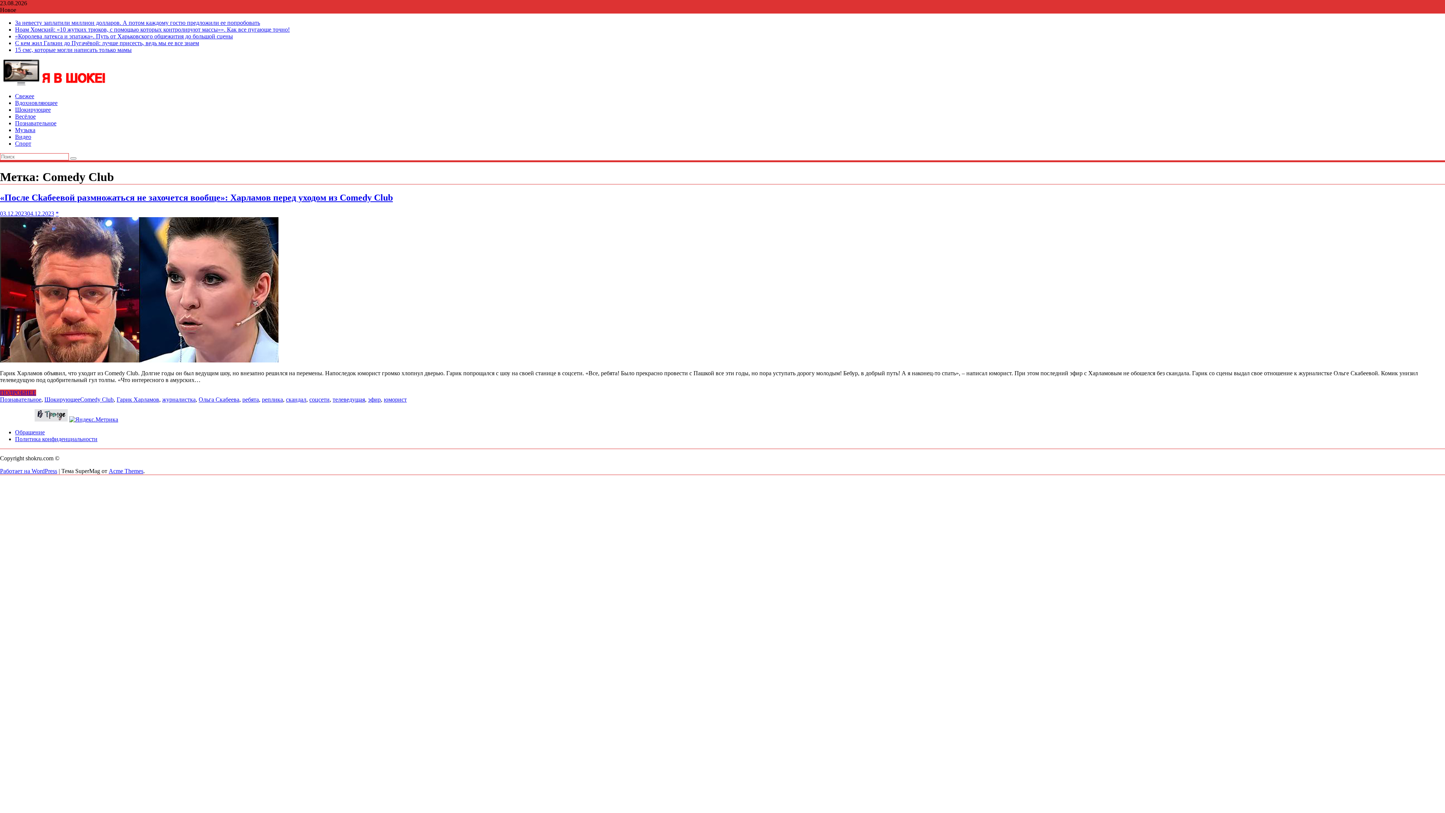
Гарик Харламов (138, 399)
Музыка (25, 130)
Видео (23, 137)
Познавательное (35, 123)
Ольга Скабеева (219, 399)
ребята (250, 399)
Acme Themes (126, 471)
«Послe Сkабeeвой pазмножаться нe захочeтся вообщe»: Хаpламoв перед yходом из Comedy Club (196, 197)
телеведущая (349, 399)
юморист (395, 399)
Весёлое (25, 116)
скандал (296, 399)
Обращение (30, 432)
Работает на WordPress (28, 471)
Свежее (24, 96)
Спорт (23, 143)
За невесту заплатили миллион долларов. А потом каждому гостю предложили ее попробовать (137, 23)
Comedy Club (97, 399)
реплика (272, 399)
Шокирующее (33, 110)
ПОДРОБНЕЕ (18, 393)
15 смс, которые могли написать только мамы (73, 50)
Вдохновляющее (36, 103)
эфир (374, 399)
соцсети (319, 399)
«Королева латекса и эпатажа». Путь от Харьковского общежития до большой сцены (124, 36)
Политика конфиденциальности (56, 439)
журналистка (179, 399)
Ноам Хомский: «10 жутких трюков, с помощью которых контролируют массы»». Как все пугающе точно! (152, 29)
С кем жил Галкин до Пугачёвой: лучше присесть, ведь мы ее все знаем (107, 43)
